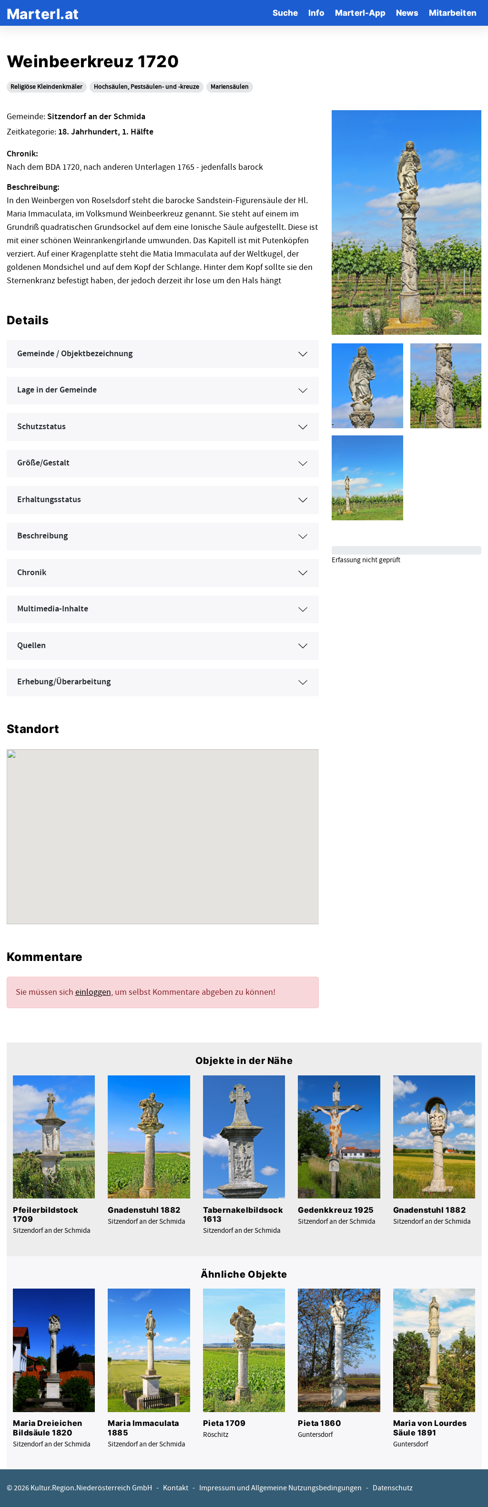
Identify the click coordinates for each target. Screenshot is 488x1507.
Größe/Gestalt (43, 463)
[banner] (43, 12)
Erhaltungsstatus (49, 500)
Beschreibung (42, 536)
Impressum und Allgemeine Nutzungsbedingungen (280, 1488)
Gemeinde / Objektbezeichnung (74, 354)
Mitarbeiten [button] (453, 13)
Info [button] (316, 13)
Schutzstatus (41, 427)
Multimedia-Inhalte (52, 609)
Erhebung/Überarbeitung (64, 682)
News (407, 13)
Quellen (31, 645)
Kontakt (175, 1488)
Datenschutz (393, 1488)
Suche (285, 13)
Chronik (31, 572)
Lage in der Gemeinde (57, 390)
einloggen (93, 992)
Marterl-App (360, 13)
